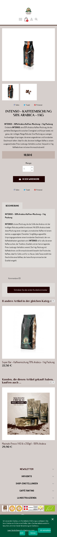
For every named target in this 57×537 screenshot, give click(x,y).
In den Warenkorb (29, 179)
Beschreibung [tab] (12, 206)
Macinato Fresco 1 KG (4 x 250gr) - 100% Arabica (24, 443)
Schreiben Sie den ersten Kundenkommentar (30, 290)
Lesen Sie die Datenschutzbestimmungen (21, 530)
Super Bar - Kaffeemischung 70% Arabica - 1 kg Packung (28, 362)
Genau (33, 533)
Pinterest (39, 105)
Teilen (17, 105)
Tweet (28, 105)
